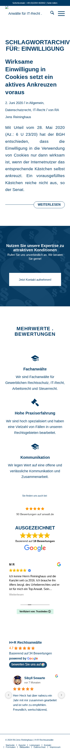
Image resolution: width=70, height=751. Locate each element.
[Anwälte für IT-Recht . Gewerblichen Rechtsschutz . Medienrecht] (29, 13)
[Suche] (50, 13)
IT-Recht (39, 110)
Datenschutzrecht (18, 110)
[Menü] (59, 13)
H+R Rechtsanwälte (25, 642)
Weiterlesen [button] (16, 594)
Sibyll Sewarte (34, 678)
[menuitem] (50, 13)
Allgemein (36, 103)
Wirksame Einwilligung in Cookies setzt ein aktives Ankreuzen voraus (31, 76)
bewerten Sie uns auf (26, 664)
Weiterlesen (49, 204)
